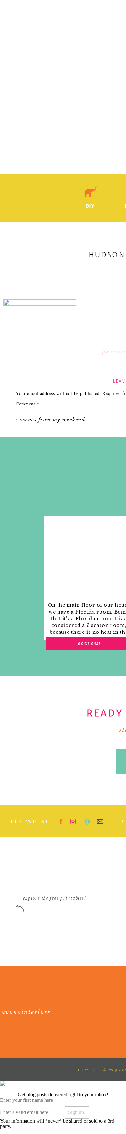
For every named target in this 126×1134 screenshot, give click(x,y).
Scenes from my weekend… (54, 420)
